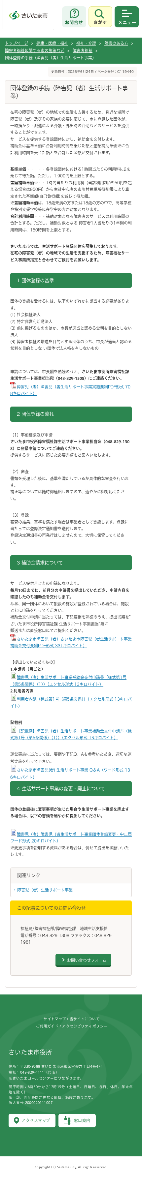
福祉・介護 (86, 43)
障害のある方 (116, 43)
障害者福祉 (82, 50)
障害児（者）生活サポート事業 (45, 890)
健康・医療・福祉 (52, 43)
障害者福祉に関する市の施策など (34, 50)
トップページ (16, 43)
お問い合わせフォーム (86, 960)
